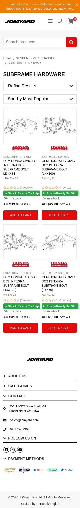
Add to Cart (21, 215)
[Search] (71, 42)
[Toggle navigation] (50, 21)
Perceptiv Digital (47, 504)
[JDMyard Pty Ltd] (20, 21)
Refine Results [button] (22, 85)
